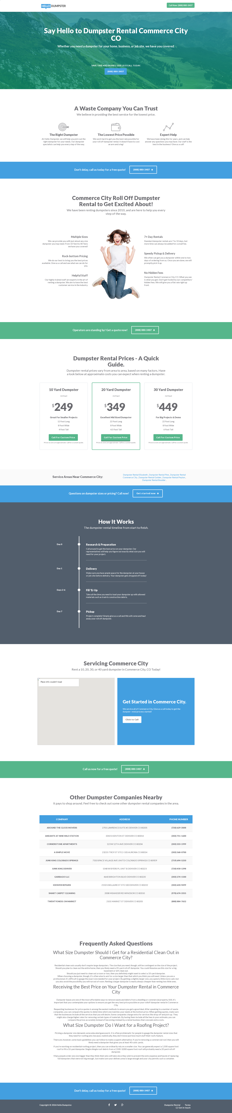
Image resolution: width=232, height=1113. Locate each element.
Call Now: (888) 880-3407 (181, 5)
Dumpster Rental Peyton (173, 477)
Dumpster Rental (172, 1105)
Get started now (146, 493)
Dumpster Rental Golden (150, 477)
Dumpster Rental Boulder (154, 480)
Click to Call (132, 719)
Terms (188, 1105)
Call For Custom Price (63, 437)
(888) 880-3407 (115, 71)
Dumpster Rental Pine (159, 474)
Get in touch (185, 1107)
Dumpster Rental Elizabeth (135, 474)
